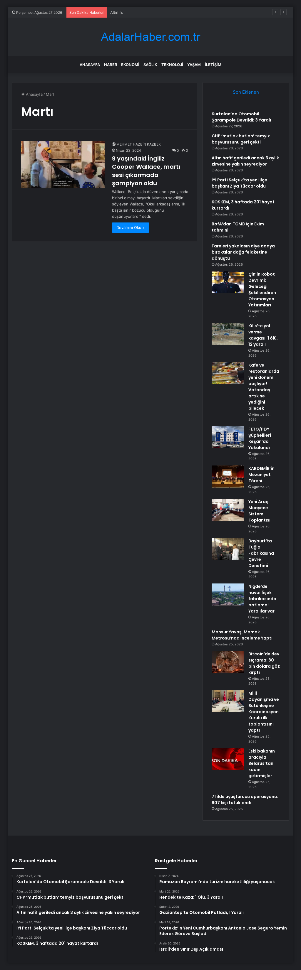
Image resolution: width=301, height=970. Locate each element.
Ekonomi (130, 64)
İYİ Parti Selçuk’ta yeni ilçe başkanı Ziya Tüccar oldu (239, 183)
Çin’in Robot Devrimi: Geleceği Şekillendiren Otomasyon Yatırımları (262, 289)
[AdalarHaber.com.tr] (150, 37)
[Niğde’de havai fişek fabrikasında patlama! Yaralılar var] (228, 594)
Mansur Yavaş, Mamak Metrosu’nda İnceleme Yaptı (242, 635)
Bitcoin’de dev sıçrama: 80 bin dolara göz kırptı (264, 663)
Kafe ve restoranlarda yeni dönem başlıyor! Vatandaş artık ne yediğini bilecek (263, 386)
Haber (110, 64)
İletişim (213, 64)
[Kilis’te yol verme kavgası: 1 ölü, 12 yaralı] (228, 334)
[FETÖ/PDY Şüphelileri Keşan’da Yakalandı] (228, 437)
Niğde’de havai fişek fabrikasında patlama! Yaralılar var (262, 598)
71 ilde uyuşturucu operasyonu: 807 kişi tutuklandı (245, 800)
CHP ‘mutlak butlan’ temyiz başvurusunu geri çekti (241, 139)
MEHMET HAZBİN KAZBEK (138, 144)
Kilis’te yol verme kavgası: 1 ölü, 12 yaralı (263, 335)
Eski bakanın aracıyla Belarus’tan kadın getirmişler (261, 763)
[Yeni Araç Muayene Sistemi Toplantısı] (228, 510)
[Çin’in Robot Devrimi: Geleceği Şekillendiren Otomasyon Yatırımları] (228, 282)
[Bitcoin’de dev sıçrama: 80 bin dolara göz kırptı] (228, 662)
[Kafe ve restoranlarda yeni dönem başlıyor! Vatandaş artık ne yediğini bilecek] (228, 373)
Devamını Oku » (130, 227)
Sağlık (150, 64)
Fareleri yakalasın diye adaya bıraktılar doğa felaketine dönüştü (243, 252)
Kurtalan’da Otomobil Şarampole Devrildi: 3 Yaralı (241, 117)
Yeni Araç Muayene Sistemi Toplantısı (259, 511)
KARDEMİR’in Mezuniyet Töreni (261, 474)
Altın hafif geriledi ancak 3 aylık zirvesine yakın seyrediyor (163, 12)
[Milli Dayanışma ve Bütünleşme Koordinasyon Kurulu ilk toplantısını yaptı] (228, 701)
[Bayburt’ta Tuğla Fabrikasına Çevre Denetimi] (228, 549)
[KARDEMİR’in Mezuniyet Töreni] (228, 476)
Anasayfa (90, 64)
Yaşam (194, 64)
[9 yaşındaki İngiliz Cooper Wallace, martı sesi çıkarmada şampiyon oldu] (63, 164)
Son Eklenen (246, 92)
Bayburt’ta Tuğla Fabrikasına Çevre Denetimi (261, 553)
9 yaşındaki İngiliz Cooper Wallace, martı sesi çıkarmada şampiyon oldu (146, 170)
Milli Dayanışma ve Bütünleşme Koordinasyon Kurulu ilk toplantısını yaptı (263, 711)
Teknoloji (172, 64)
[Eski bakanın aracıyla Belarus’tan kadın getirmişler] (228, 759)
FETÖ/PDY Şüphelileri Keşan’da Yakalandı (259, 438)
